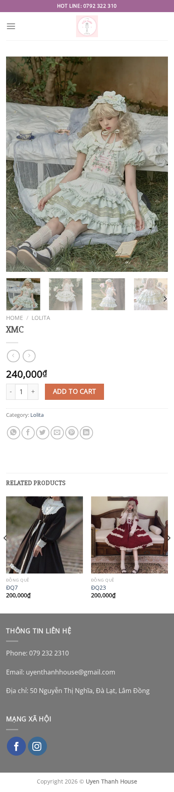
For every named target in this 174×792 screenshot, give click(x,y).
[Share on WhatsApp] (13, 432)
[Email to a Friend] (57, 432)
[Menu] (11, 26)
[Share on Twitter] (42, 432)
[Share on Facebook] (28, 432)
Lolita (41, 317)
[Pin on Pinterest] (72, 432)
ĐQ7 (12, 587)
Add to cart (74, 391)
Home (14, 317)
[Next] (154, 164)
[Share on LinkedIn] (86, 432)
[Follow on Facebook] (16, 746)
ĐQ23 (98, 587)
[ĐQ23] (129, 534)
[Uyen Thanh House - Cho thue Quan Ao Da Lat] (87, 26)
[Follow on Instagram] (37, 746)
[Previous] (19, 164)
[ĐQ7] (44, 534)
